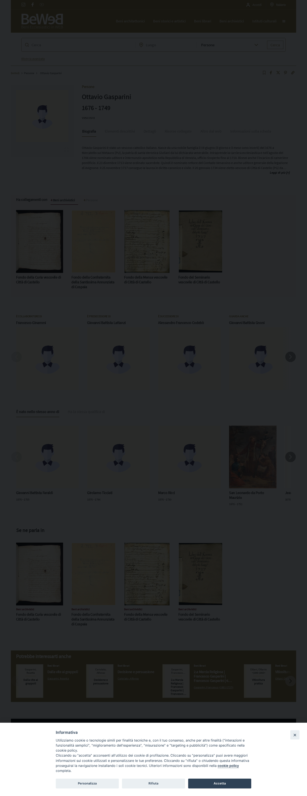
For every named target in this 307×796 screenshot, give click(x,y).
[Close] (294, 734)
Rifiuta (153, 783)
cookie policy (228, 766)
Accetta (220, 783)
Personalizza (87, 783)
